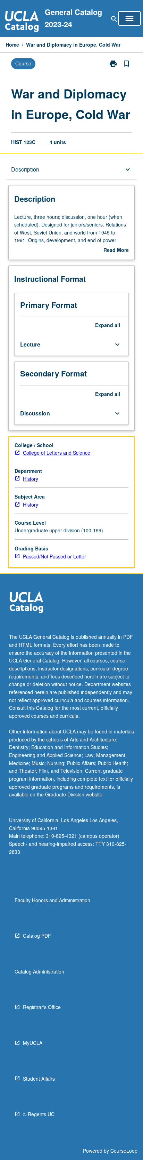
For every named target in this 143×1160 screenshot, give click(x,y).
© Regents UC (38, 1114)
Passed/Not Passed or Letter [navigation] (54, 556)
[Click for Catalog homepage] (22, 22)
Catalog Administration (39, 971)
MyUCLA (32, 1042)
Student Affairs (39, 1078)
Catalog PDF (37, 935)
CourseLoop (123, 1150)
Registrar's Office (42, 1006)
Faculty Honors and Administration (52, 900)
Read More (116, 250)
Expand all (107, 324)
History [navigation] (30, 478)
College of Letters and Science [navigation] (56, 452)
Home (12, 44)
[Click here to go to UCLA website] (26, 603)
